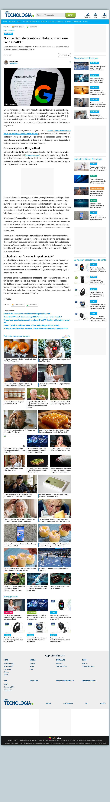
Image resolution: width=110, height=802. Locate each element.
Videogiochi (8, 690)
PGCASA (45, 740)
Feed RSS (48, 703)
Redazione (34, 680)
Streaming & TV (9, 687)
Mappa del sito (68, 703)
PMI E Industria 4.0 (89, 680)
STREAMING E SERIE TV (31, 21)
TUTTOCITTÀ (63, 740)
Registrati (88, 17)
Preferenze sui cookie (39, 743)
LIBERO (10, 740)
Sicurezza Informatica (65, 680)
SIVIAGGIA (75, 740)
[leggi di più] (70, 62)
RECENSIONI (77, 21)
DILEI (69, 740)
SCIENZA (93, 176)
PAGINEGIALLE (24, 740)
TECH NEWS (11, 30)
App (31, 669)
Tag (86, 703)
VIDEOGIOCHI (32, 612)
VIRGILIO (16, 740)
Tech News (7, 669)
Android (32, 663)
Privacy (8, 299)
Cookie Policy (28, 743)
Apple (32, 666)
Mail (95, 17)
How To (84, 663)
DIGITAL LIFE (8, 612)
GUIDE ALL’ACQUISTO (97, 188)
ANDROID (12, 21)
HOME (5, 30)
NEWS (5, 21)
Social (6, 684)
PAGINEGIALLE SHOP (36, 740)
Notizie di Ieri (8, 666)
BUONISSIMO (91, 740)
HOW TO (44, 21)
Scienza (6, 672)
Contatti (102, 703)
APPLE (19, 21)
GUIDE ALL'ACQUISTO (55, 21)
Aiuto (47, 743)
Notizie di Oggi (8, 663)
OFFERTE (68, 21)
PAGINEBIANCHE (54, 740)
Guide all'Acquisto (88, 666)
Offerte (6, 675)
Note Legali (14, 743)
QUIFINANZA (82, 740)
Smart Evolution (61, 666)
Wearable (59, 663)
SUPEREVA (98, 740)
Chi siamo (8, 743)
